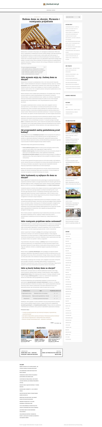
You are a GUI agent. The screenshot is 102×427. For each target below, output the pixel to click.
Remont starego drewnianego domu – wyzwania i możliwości (37, 319)
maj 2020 (67, 329)
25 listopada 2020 (29, 16)
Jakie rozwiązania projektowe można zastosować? (32, 72)
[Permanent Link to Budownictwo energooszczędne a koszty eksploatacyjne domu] (27, 338)
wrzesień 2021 (68, 291)
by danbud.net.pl (37, 16)
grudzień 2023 (68, 262)
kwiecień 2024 (68, 255)
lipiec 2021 (68, 296)
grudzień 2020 (68, 313)
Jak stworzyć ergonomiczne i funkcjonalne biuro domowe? (37, 317)
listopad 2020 (68, 315)
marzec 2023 (68, 265)
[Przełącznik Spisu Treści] (44, 67)
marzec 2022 (68, 277)
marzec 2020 (68, 334)
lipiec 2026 (68, 236)
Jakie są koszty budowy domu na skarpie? (30, 74)
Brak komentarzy (45, 16)
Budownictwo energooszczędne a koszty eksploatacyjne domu (26, 340)
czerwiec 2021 (68, 298)
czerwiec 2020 (68, 327)
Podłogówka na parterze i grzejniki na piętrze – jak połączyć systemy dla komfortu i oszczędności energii (29, 416)
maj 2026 (67, 241)
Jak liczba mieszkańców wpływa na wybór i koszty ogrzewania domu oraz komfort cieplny (73, 43)
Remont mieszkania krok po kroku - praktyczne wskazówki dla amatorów (54, 340)
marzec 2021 (68, 305)
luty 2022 (67, 279)
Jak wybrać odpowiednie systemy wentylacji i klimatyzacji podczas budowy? (41, 315)
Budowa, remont (54, 16)
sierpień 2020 (68, 322)
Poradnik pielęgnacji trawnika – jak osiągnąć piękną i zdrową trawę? (40, 340)
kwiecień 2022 (68, 274)
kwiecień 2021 (68, 303)
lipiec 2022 (68, 267)
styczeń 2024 (68, 260)
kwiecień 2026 (68, 243)
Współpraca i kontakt (51, 10)
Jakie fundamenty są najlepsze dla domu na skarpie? (32, 71)
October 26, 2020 (51, 342)
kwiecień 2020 (68, 332)
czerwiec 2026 (68, 238)
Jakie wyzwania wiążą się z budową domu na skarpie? (33, 68)
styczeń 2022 (68, 281)
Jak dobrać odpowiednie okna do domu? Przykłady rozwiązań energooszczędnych (72, 178)
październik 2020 (69, 317)
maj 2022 (67, 272)
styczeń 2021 (68, 310)
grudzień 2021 (68, 284)
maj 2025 (67, 250)
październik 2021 (69, 289)
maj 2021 (67, 301)
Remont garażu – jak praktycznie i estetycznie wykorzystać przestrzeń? (73, 70)
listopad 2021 (68, 286)
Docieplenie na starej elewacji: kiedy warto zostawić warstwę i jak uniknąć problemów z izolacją (29, 381)
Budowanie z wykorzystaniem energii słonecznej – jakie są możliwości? (72, 135)
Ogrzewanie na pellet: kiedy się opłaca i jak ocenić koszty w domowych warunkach (72, 28)
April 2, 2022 (37, 342)
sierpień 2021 (68, 293)
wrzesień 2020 (68, 320)
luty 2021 (67, 308)
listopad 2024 (68, 253)
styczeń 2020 (68, 339)
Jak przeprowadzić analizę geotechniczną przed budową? (33, 70)
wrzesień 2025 (68, 248)
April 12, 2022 (23, 342)
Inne (66, 107)
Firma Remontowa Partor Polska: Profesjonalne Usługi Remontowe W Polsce (73, 157)
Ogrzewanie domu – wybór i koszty (73, 109)
